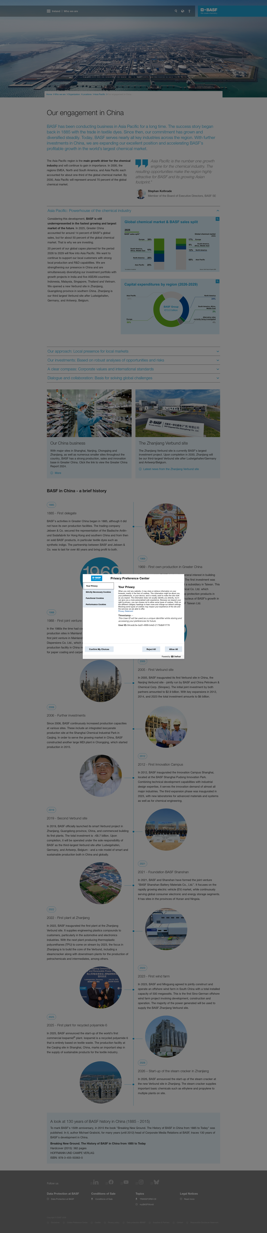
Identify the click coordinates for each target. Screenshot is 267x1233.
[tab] (98, 586)
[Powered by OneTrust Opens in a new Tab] (172, 656)
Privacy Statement (125, 611)
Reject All (151, 649)
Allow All (173, 649)
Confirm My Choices (99, 649)
